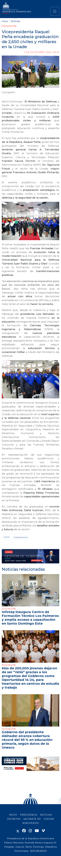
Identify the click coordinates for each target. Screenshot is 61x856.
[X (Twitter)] (17, 831)
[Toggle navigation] (54, 11)
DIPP (6, 537)
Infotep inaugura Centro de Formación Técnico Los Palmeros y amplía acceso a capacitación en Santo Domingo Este (30, 617)
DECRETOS (13, 819)
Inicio (5, 21)
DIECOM (49, 819)
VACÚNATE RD (32, 819)
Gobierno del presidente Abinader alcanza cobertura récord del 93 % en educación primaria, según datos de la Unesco (27, 739)
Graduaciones (20, 537)
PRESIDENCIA (28, 814)
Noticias (15, 21)
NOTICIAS (46, 814)
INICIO (13, 814)
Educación (9, 26)
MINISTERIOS (30, 823)
